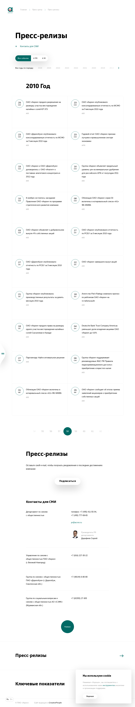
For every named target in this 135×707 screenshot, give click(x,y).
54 (34, 431)
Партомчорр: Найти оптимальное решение (40, 367)
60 (84, 431)
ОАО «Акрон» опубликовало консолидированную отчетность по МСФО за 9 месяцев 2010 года (95, 112)
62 (101, 431)
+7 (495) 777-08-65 (79, 515)
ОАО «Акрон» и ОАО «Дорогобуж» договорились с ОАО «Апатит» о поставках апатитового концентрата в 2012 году (40, 176)
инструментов (109, 685)
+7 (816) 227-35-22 (79, 555)
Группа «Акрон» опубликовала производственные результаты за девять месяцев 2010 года (40, 304)
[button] (117, 68)
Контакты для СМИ (29, 46)
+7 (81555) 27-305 (79, 598)
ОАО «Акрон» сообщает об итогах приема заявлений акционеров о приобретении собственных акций (95, 399)
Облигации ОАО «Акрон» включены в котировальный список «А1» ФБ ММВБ (40, 399)
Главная (23, 10)
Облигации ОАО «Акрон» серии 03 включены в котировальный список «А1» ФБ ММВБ (95, 208)
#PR (83, 145)
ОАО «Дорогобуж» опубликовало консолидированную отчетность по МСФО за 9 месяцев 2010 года (40, 144)
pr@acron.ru (76, 522)
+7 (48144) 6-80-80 (79, 577)
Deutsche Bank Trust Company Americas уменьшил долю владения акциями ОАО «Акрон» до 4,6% (95, 335)
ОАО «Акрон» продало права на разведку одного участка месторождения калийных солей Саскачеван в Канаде (40, 335)
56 (51, 431)
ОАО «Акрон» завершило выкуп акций (95, 272)
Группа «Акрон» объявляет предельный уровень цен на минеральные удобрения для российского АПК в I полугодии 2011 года (95, 176)
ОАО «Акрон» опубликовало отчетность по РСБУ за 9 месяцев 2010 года (95, 240)
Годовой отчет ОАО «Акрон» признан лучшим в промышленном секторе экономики (95, 144)
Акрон (5, 5)
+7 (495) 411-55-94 (88, 512)
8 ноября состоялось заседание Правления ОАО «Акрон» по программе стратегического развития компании (40, 208)
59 (76, 431)
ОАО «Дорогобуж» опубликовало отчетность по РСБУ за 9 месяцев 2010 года (40, 272)
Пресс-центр (37, 10)
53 (26, 431)
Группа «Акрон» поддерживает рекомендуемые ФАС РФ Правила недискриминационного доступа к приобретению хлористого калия (95, 367)
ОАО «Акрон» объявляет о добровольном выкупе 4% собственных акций (40, 240)
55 (42, 431)
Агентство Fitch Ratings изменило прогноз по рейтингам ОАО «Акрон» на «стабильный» (95, 304)
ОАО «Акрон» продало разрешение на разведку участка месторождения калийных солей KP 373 (40, 112)
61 (92, 431)
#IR (27, 113)
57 (59, 431)
